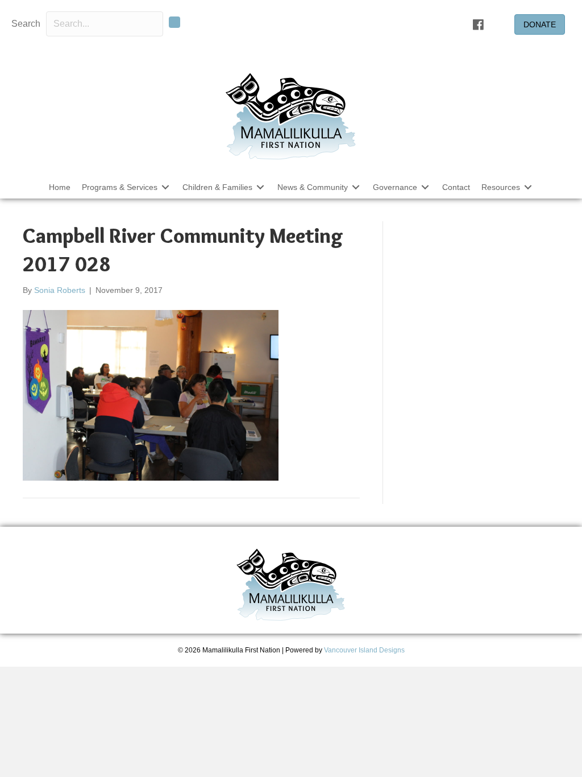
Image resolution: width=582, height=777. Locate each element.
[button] (174, 22)
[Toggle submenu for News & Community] (356, 186)
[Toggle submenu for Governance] (425, 186)
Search (25, 23)
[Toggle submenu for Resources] (528, 186)
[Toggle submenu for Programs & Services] (165, 186)
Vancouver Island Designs (364, 650)
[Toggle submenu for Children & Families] (260, 186)
